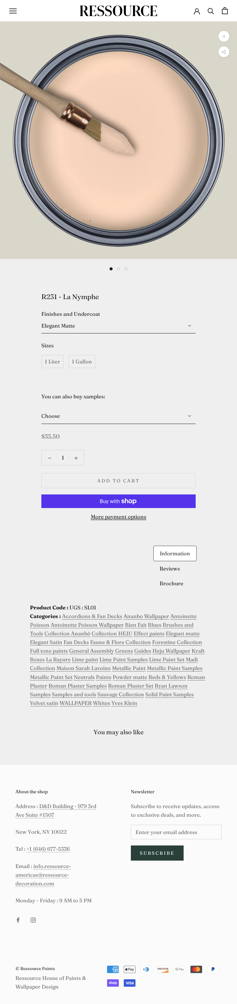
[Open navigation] (13, 11)
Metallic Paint (129, 668)
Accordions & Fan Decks (92, 616)
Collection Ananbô (67, 633)
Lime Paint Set (167, 659)
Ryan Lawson (171, 685)
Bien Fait (136, 624)
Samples (40, 694)
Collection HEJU (112, 633)
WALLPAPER (76, 703)
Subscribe (157, 853)
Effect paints (149, 633)
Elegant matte (183, 633)
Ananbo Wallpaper (146, 616)
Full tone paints (49, 650)
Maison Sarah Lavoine (83, 668)
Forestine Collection (177, 642)
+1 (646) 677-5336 (48, 848)
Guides (142, 650)
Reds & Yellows (167, 677)
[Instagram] (33, 919)
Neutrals (84, 677)
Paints (103, 677)
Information (175, 553)
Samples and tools (74, 694)
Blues (154, 624)
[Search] (211, 10)
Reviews (170, 568)
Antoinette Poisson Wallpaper (87, 624)
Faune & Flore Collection (120, 642)
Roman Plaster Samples (77, 685)
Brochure (171, 583)
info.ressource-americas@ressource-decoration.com (43, 875)
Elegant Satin (46, 642)
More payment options (118, 516)
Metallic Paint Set (51, 677)
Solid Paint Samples (169, 694)
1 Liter (52, 361)
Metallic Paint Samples (174, 668)
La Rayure (58, 659)
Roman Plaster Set (130, 685)
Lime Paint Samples (123, 659)
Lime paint (85, 659)
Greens (124, 650)
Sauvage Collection (121, 694)
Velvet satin (44, 703)
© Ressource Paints (35, 968)
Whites (101, 703)
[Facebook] (18, 919)
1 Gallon (82, 361)
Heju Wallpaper (171, 650)
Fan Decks (76, 642)
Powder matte (130, 677)
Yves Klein (124, 703)
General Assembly (91, 650)
